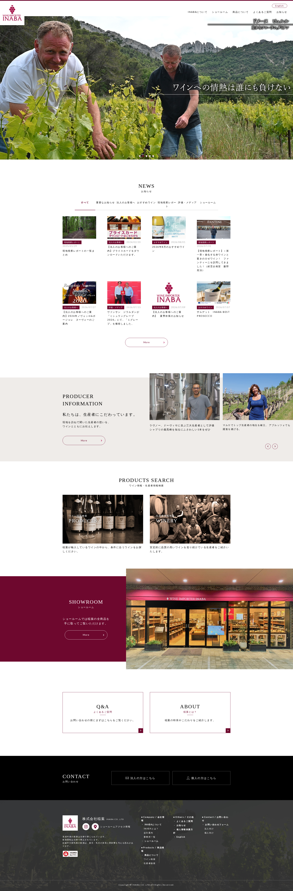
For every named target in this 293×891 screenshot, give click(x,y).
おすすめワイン (146, 202)
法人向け (209, 828)
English (279, 5)
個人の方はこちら (203, 778)
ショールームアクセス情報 (115, 826)
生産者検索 (150, 863)
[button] (140, 156)
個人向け (209, 833)
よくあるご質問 (262, 12)
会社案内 (148, 833)
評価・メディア (187, 202)
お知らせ (282, 12)
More (146, 342)
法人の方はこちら (142, 778)
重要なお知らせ (105, 202)
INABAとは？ (151, 828)
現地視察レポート (167, 204)
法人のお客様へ (126, 202)
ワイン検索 (150, 859)
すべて (85, 202)
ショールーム (220, 12)
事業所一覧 (150, 837)
